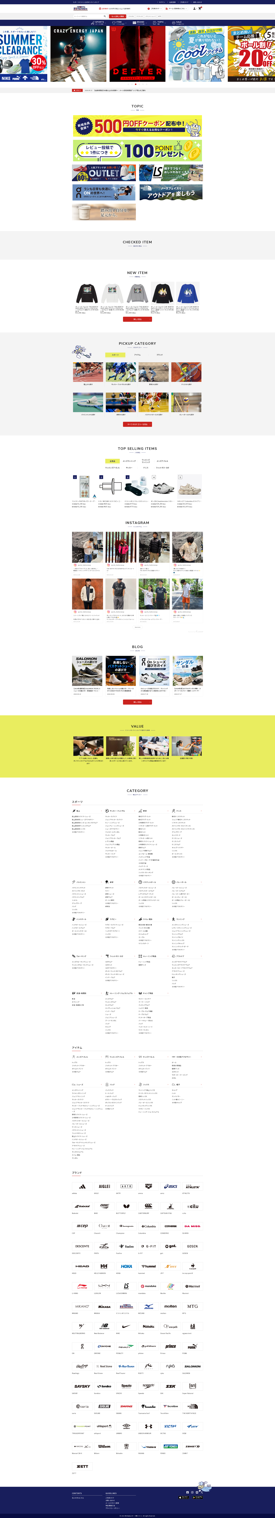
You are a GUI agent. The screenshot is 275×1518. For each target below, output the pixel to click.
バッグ (74, 906)
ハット (174, 1093)
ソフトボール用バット (146, 838)
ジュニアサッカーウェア (113, 838)
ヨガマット (108, 965)
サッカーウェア (110, 835)
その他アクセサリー (78, 832)
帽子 (173, 977)
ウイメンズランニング (79, 1093)
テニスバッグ (176, 841)
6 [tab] (146, 84)
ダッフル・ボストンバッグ (113, 1102)
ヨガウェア (108, 962)
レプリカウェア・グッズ (146, 894)
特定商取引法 (110, 1505)
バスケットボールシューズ (147, 888)
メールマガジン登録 (112, 1503)
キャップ (108, 1027)
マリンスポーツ (144, 943)
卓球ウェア (109, 897)
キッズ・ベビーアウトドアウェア (182, 968)
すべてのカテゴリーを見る (137, 424)
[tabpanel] (137, 54)
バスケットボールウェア (146, 891)
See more (137, 627)
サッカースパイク (111, 816)
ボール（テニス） (177, 854)
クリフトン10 (139, 16)
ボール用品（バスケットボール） (149, 900)
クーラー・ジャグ (144, 1002)
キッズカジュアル (77, 1152)
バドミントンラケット (79, 888)
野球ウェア (142, 847)
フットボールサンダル (112, 832)
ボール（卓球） (110, 900)
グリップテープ (177, 832)
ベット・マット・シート (146, 1027)
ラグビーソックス (144, 1109)
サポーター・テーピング (180, 1075)
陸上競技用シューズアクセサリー (83, 819)
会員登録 (172, 2)
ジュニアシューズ (111, 1017)
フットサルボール (111, 851)
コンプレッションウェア (112, 1008)
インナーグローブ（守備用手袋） (149, 860)
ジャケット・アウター (78, 1065)
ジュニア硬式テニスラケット (181, 819)
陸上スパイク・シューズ (79, 1136)
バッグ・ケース (143, 866)
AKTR (159, 16)
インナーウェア (110, 977)
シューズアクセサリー (112, 829)
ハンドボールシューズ (79, 925)
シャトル (74, 900)
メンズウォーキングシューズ (81, 962)
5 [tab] (143, 84)
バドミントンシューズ (150, 16)
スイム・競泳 (76, 1155)
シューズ (108, 1014)
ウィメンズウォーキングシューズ (82, 965)
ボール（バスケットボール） (147, 897)
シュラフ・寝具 (143, 1008)
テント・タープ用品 (145, 1017)
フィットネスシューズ (79, 1133)
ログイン (162, 2)
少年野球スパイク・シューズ (148, 844)
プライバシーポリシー (113, 1508)
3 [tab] (135, 84)
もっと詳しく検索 (118, 16)
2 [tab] (132, 84)
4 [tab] (139, 84)
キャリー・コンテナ (145, 999)
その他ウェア (76, 1072)
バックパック (109, 1090)
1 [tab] (128, 84)
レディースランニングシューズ (182, 928)
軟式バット (142, 832)
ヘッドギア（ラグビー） (112, 931)
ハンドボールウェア (78, 928)
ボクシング (75, 1002)
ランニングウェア (177, 934)
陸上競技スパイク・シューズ (81, 816)
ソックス (174, 851)
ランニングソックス (178, 940)
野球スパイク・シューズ (146, 841)
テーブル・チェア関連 (146, 1011)
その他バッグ (109, 1109)
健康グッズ (142, 965)
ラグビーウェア (110, 928)
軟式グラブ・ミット (145, 819)
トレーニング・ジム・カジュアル (82, 1149)
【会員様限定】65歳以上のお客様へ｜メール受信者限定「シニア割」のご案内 (120, 90)
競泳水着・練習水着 (145, 925)
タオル (174, 1078)
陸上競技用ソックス (78, 829)
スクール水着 (143, 931)
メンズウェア (109, 999)
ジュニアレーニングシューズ (114, 826)
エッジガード (176, 835)
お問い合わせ (197, 2)
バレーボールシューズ (179, 888)
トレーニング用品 (144, 962)
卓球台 (107, 906)
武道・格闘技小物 (78, 1005)
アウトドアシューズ (178, 971)
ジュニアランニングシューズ (181, 931)
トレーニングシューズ (112, 823)
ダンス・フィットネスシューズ (114, 974)
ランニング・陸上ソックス (147, 1090)
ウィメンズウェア (110, 1002)
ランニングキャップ (178, 943)
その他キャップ (177, 1102)
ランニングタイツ (177, 937)
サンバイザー (176, 1096)
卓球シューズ (109, 894)
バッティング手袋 (144, 857)
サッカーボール (110, 847)
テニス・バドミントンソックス (148, 1093)
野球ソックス (143, 1096)
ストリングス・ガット (78, 891)
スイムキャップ (143, 934)
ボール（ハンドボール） (79, 931)
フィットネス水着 (144, 928)
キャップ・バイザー (178, 847)
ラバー (107, 891)
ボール (174, 1062)
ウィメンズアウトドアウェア (181, 965)
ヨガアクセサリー (111, 968)
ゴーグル (142, 937)
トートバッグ (109, 1093)
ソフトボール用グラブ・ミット (148, 826)
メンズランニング (77, 1090)
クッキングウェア (144, 1005)
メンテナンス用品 (144, 869)
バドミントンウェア (78, 897)
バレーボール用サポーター (181, 894)
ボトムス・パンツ (77, 1069)
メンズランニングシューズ (180, 925)
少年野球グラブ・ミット (146, 823)
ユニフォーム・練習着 (146, 854)
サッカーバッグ (110, 854)
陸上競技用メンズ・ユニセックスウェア (85, 823)
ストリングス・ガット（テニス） (181, 826)
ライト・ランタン (144, 1030)
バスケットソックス (145, 1099)
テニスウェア (176, 844)
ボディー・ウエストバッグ (113, 1099)
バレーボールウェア (178, 891)
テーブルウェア (144, 1014)
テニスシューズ (177, 838)
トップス (74, 1062)
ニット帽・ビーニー (178, 1099)
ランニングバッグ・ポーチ (180, 946)
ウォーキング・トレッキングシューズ (83, 1142)
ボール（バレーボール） (179, 897)
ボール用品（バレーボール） (181, 900)
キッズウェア (109, 1005)
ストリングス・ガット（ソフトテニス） (183, 829)
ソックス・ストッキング (146, 872)
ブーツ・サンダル (110, 1020)
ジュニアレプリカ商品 (112, 844)
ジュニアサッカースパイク (113, 819)
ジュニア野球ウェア (145, 851)
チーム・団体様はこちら (175, 8)
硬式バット (142, 829)
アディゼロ (131, 16)
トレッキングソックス (145, 1106)
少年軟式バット (144, 835)
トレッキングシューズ (179, 974)
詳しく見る (138, 319)
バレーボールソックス (146, 1102)
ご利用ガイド (184, 2)
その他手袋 (142, 863)
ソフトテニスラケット (179, 823)
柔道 (73, 999)
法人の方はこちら (78, 1498)
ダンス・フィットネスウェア (114, 971)
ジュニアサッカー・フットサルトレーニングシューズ (87, 1110)
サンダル (75, 1158)
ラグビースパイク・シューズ (114, 925)
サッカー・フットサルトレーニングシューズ (86, 1106)
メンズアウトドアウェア (179, 962)
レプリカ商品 (109, 841)
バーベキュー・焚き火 (146, 1020)
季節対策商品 (176, 1065)
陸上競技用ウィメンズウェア (81, 826)
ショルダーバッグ (111, 1096)
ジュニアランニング (78, 1096)
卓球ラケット (109, 888)
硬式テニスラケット (178, 816)
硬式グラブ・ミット (145, 816)
